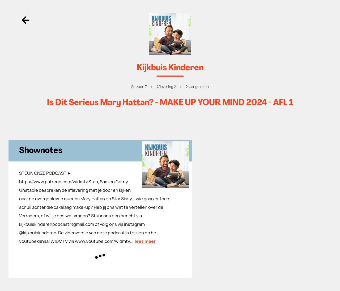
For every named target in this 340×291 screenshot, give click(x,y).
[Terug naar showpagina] (170, 34)
